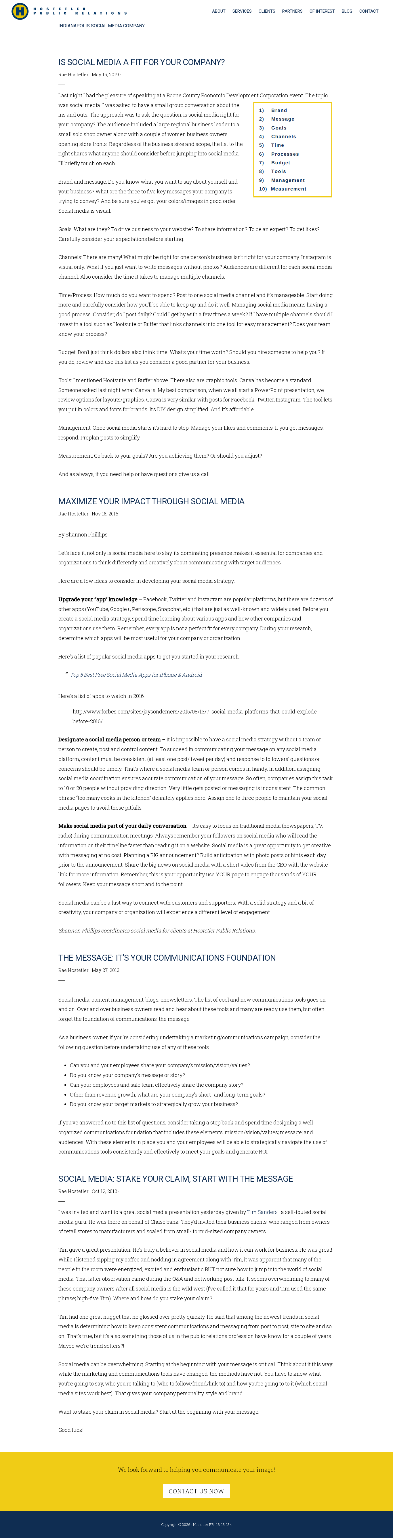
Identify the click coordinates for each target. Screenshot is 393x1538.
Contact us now (196, 1491)
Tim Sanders (262, 1211)
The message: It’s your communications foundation (167, 958)
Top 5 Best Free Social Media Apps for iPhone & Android (136, 674)
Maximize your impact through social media (151, 501)
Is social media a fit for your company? (141, 62)
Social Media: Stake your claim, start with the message (175, 1179)
